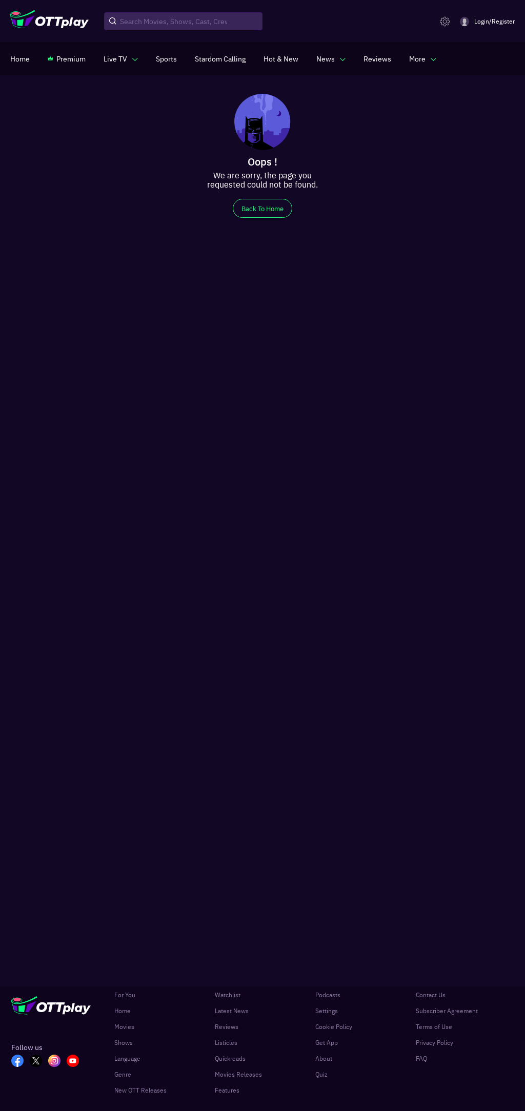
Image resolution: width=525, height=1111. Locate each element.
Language (127, 1058)
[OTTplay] (49, 21)
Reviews (226, 1026)
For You (124, 995)
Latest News (232, 1010)
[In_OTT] (54, 1062)
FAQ (421, 1058)
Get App (326, 1042)
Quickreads (230, 1058)
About (323, 1058)
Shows (123, 1042)
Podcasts (327, 995)
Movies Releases (238, 1074)
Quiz (321, 1074)
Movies (124, 1026)
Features (227, 1090)
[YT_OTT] (73, 1062)
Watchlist (227, 995)
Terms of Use (434, 1026)
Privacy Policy (434, 1042)
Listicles (226, 1042)
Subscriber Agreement (447, 1010)
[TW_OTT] (36, 1062)
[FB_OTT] (17, 1062)
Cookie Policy (333, 1026)
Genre (122, 1074)
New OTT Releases (140, 1090)
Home (122, 1010)
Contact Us (431, 995)
